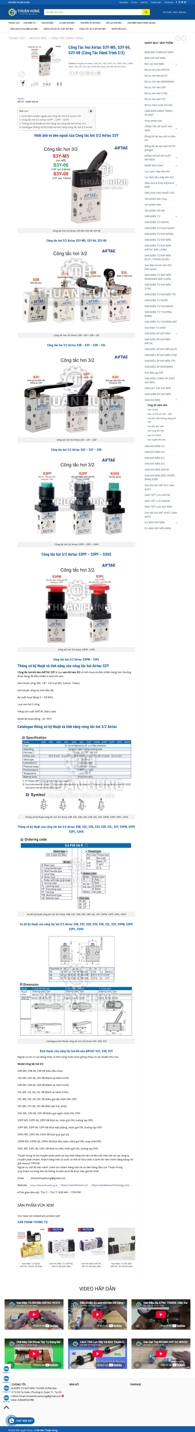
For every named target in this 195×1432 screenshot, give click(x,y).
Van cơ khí (152, 409)
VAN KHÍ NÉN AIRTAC (157, 469)
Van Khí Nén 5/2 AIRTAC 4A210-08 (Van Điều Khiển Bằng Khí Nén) (61, 1266)
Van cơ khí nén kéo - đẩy (159, 413)
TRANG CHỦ (14, 22)
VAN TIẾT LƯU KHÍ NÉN (158, 506)
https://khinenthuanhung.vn (44, 1185)
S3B (95, 63)
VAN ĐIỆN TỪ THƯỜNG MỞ (161, 321)
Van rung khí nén (155, 430)
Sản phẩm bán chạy (156, 198)
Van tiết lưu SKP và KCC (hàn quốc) (161, 514)
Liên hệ (144, 2)
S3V (80, 66)
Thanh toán (156, 2)
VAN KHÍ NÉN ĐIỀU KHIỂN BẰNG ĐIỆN (160, 477)
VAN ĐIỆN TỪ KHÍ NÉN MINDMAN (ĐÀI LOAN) (158, 277)
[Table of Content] (91, 111)
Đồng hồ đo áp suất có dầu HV (160, 138)
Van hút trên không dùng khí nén (161, 420)
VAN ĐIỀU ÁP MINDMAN (159, 366)
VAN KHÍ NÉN (47, 22)
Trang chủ (16, 38)
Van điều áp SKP (154, 372)
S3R (76, 66)
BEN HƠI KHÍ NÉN (155, 58)
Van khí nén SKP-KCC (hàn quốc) (159, 487)
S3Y (84, 66)
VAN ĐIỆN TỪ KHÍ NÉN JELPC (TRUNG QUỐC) (158, 257)
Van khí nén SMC (155, 426)
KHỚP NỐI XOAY (119, 29)
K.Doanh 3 (6, 1392)
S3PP (70, 66)
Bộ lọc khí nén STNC (156, 93)
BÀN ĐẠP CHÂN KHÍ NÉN (159, 52)
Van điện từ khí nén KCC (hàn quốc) (158, 267)
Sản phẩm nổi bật (155, 210)
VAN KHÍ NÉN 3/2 (155, 452)
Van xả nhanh (154, 435)
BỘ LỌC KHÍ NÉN (113, 22)
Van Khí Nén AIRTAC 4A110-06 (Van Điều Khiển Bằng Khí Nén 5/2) (91, 1267)
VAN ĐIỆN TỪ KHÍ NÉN (158, 240)
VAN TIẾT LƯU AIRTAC (157, 495)
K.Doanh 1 (6, 1373)
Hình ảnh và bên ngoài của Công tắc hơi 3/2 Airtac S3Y (51, 115)
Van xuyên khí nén (156, 439)
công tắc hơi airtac (85, 63)
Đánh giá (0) (32, 101)
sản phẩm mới (153, 204)
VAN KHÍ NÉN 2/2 (155, 446)
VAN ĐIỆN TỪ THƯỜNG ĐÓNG (158, 314)
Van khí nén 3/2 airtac (116, 66)
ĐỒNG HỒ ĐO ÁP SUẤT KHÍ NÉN (58, 29)
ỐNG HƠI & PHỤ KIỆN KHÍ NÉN (24, 29)
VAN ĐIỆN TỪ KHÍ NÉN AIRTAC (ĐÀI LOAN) (158, 247)
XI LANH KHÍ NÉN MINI (158, 528)
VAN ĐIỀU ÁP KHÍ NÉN (90, 22)
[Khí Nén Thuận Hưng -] (23, 12)
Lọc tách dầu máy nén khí (159, 177)
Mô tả (21, 101)
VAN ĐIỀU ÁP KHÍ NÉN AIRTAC (157, 341)
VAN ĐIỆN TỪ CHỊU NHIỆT (160, 228)
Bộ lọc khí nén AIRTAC (157, 69)
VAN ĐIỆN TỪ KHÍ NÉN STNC (158, 286)
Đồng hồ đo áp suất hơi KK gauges (160, 148)
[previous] (22, 60)
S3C (100, 63)
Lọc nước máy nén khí (157, 171)
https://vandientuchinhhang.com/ (110, 1185)
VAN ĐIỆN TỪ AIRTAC (157, 222)
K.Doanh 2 (6, 1382)
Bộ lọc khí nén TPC (155, 99)
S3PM (130, 63)
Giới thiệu (123, 2)
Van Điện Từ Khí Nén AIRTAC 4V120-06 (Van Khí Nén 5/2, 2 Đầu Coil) (121, 1266)
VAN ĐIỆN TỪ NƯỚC (156, 300)
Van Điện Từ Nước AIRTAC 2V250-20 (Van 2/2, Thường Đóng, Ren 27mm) (31, 1267)
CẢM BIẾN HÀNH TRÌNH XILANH (141, 22)
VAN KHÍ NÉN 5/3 (155, 463)
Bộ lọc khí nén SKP (155, 87)
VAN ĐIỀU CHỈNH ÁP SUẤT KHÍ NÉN (160, 380)
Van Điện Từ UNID (155, 327)
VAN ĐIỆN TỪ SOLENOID (159, 306)
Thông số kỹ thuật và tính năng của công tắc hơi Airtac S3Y (53, 123)
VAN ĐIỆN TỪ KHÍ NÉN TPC (160, 294)
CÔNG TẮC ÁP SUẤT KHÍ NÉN (92, 29)
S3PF (119, 63)
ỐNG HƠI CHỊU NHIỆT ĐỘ (159, 193)
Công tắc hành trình (67, 38)
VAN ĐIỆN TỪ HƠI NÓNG (159, 234)
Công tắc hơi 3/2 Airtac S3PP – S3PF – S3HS (45, 119)
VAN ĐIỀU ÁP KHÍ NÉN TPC (160, 360)
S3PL (124, 63)
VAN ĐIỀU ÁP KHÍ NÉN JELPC (161, 349)
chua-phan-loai (153, 120)
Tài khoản (168, 2)
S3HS (109, 63)
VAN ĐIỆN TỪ (29, 22)
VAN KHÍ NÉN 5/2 (155, 458)
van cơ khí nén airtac (96, 66)
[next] (59, 60)
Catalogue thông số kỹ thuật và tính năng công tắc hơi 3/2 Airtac (56, 127)
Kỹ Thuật (6, 1402)
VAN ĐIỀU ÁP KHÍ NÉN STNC (161, 355)
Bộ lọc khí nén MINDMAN (159, 81)
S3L (114, 63)
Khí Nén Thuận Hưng (47, 1430)
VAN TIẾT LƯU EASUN (157, 501)
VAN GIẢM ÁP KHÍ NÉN (158, 394)
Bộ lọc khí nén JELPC (156, 75)
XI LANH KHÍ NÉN (66, 22)
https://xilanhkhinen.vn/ (74, 1185)
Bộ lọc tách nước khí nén (159, 105)
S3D (104, 63)
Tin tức (134, 2)
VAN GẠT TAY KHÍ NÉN (158, 388)
